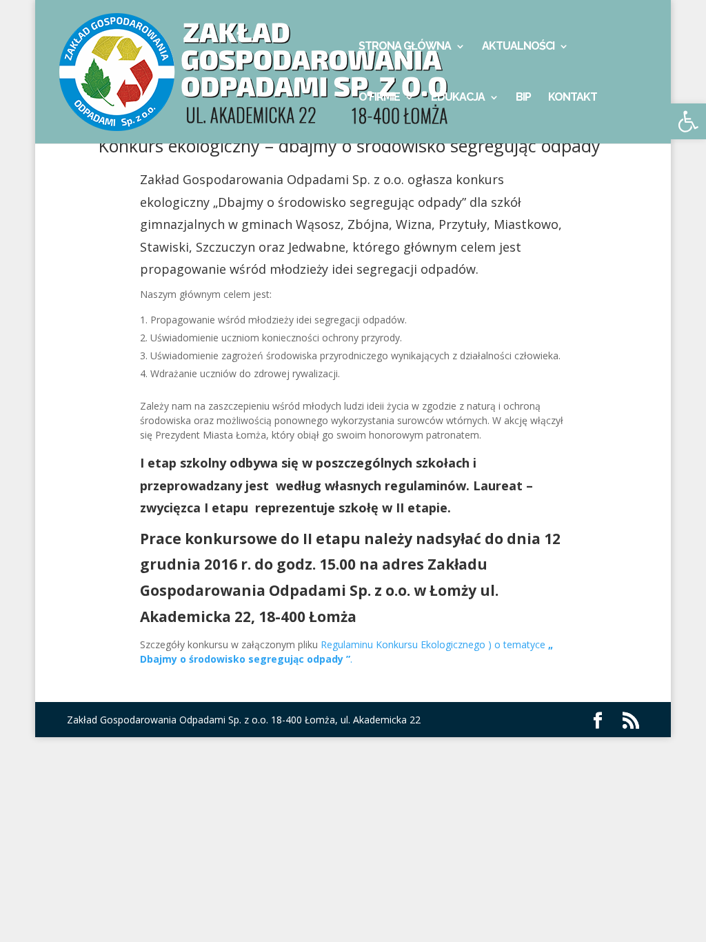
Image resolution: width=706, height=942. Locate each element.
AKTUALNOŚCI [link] (518, 46)
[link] (265, 71)
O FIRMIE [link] (379, 97)
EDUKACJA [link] (458, 97)
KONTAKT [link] (572, 97)
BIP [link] (523, 97)
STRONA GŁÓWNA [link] (405, 46)
